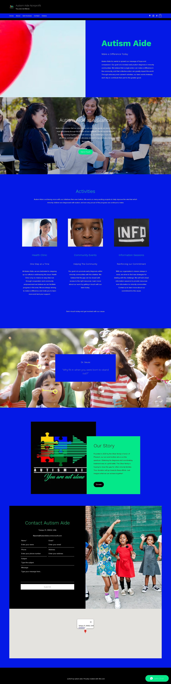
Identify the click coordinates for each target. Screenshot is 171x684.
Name (23, 540)
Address (52, 549)
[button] (85, 152)
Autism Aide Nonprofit (28, 5)
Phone (23, 549)
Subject (24, 558)
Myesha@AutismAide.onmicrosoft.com (47, 536)
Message (24, 567)
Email (51, 540)
